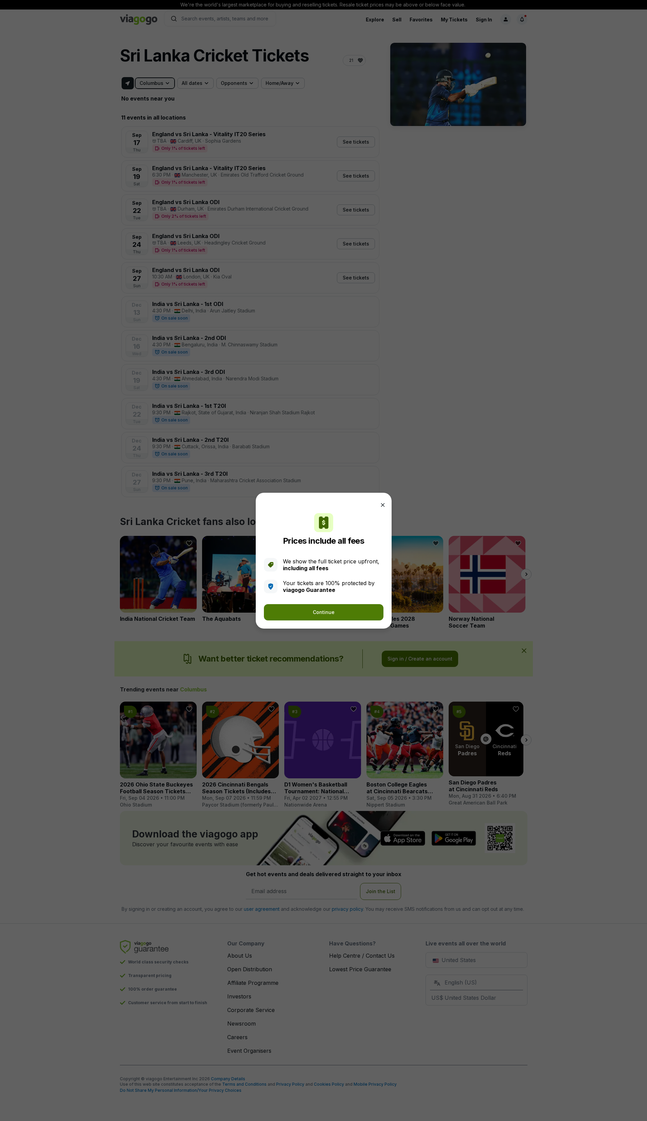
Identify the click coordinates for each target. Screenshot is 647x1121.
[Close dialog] (383, 505)
